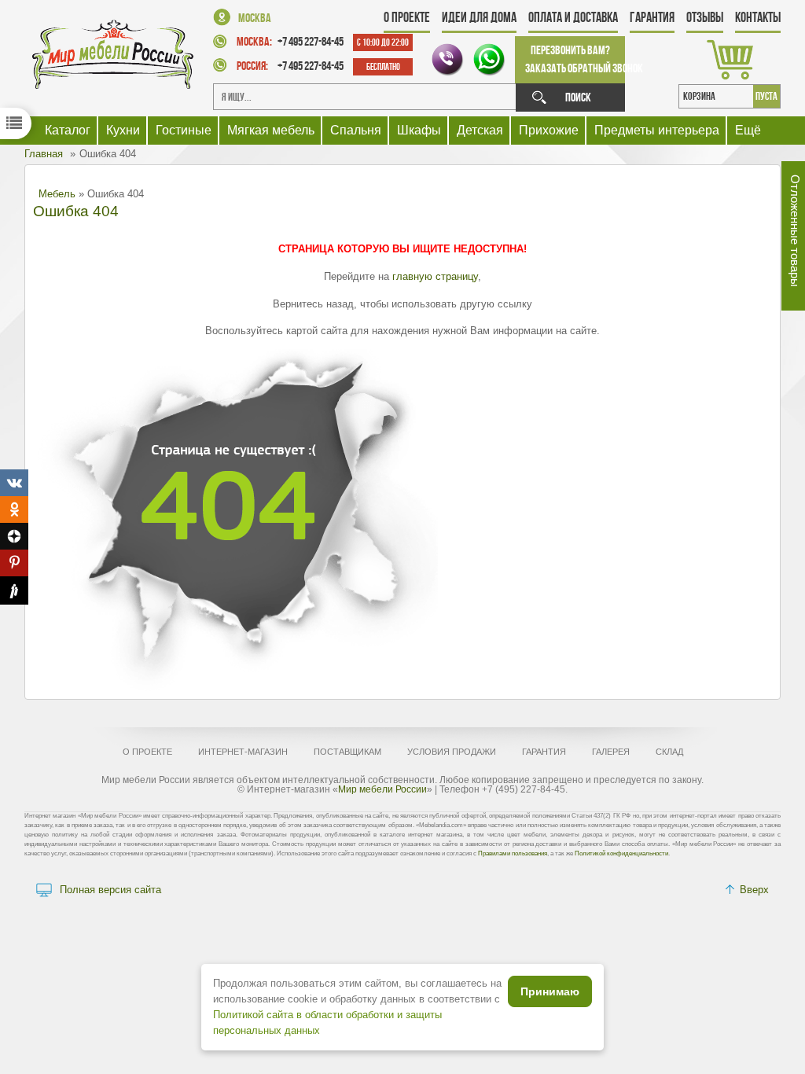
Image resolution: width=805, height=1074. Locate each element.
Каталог (67, 130)
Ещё (748, 130)
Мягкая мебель (270, 130)
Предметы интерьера (656, 130)
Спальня (355, 130)
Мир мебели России (382, 789)
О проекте (407, 17)
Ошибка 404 (76, 211)
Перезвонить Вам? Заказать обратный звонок (575, 59)
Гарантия (652, 17)
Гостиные (183, 130)
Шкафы (419, 130)
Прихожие (549, 130)
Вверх (754, 890)
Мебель (57, 194)
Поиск (578, 97)
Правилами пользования (512, 853)
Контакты (758, 17)
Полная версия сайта (110, 890)
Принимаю (549, 991)
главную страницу (435, 276)
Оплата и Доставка (573, 17)
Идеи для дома (479, 17)
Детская (480, 130)
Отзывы (704, 17)
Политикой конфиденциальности (621, 853)
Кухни (123, 130)
